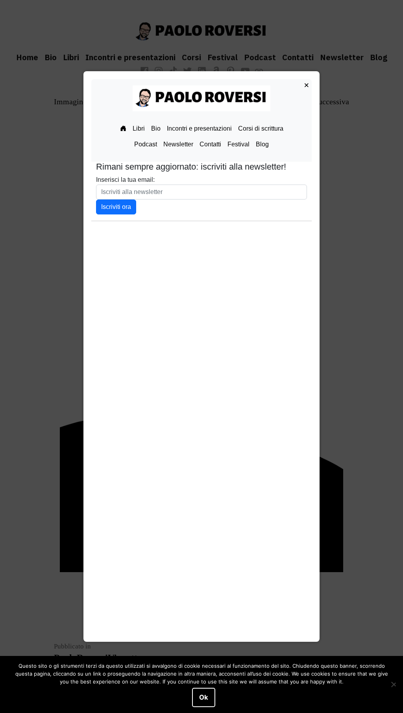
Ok (203, 697)
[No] (393, 685)
